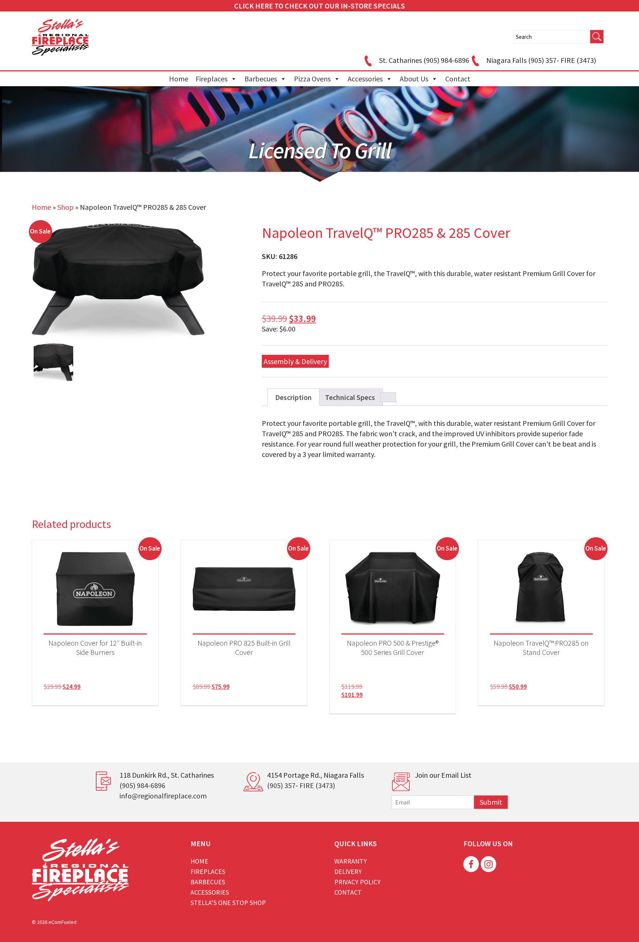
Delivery (348, 871)
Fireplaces (211, 78)
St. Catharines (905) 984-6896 (424, 60)
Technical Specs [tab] (350, 397)
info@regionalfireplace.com (163, 795)
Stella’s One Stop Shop (228, 902)
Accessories (365, 78)
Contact (457, 78)
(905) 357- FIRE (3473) (301, 785)
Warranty (350, 861)
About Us (414, 78)
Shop (65, 207)
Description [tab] (293, 397)
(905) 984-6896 (142, 785)
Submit (491, 802)
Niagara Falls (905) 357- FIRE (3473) (541, 60)
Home (178, 78)
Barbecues (260, 78)
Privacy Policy (357, 882)
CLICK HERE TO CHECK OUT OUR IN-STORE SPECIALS (319, 5)
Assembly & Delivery (295, 361)
